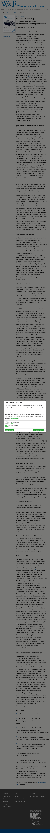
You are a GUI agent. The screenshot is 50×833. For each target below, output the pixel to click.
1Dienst (11, 423)
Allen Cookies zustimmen (39, 430)
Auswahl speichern (9, 430)
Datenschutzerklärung (14, 418)
